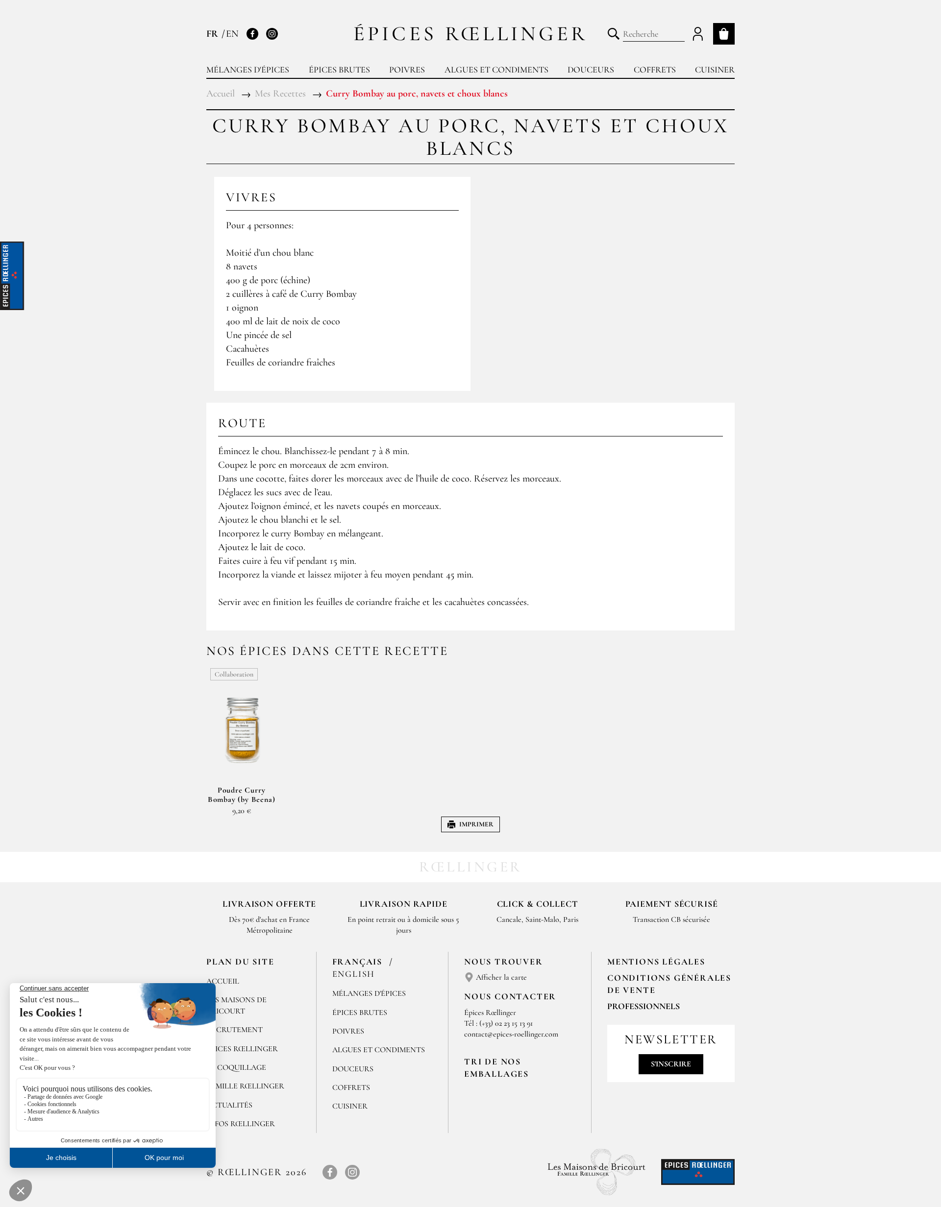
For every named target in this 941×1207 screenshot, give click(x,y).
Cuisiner (715, 69)
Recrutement (234, 1030)
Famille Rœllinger (245, 1086)
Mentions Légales (656, 961)
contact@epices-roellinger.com (511, 1034)
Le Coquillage (236, 1067)
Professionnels (643, 1006)
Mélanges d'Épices (369, 993)
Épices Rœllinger (470, 33)
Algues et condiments (496, 69)
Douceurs (591, 69)
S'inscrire (671, 1064)
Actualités (229, 1105)
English (353, 973)
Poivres (407, 69)
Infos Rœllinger (240, 1124)
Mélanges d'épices (247, 69)
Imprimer (476, 824)
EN (232, 34)
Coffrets (655, 69)
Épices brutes (339, 69)
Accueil (222, 981)
